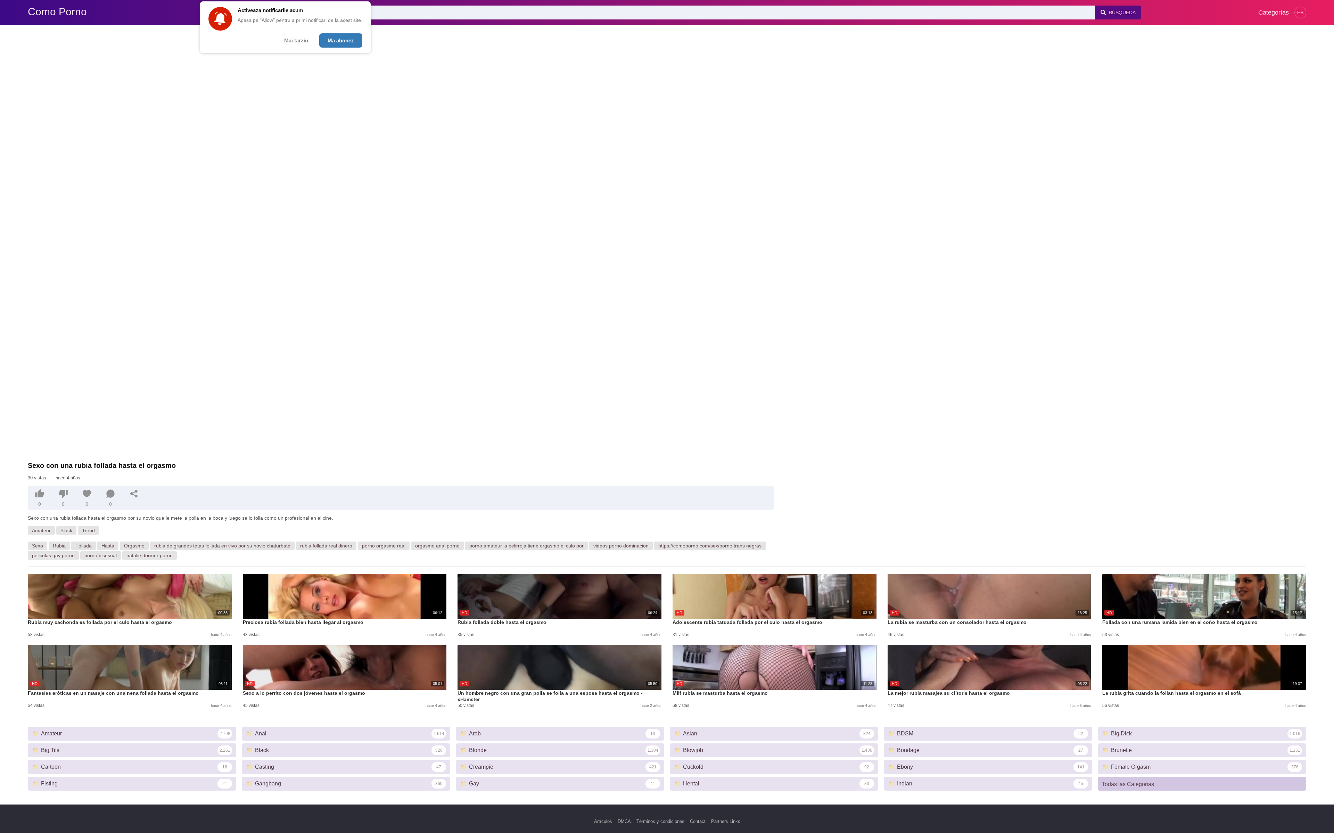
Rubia (59, 546)
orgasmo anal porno (437, 546)
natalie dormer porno (149, 555)
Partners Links (725, 821)
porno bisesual (100, 555)
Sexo (37, 546)
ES (1300, 12)
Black (66, 530)
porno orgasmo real (383, 546)
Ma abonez (341, 40)
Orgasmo (134, 546)
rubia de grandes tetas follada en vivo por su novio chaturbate (222, 546)
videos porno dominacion (621, 546)
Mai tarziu (296, 40)
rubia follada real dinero (326, 546)
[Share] (134, 493)
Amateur (41, 530)
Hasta (107, 546)
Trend (88, 530)
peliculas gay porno (53, 555)
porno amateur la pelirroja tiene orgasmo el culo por (526, 546)
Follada (83, 546)
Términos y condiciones (660, 821)
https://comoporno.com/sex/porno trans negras (709, 546)
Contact (698, 821)
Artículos (603, 821)
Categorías (1273, 12)
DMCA (624, 821)
